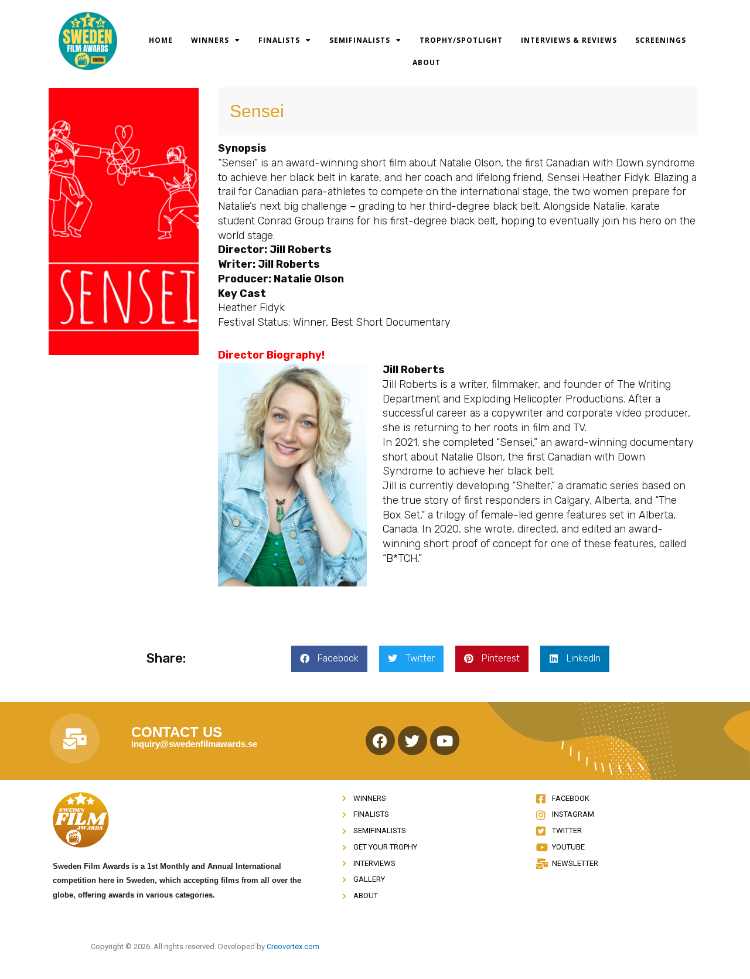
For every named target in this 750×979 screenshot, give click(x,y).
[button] (329, 659)
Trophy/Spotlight (461, 40)
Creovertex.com (293, 946)
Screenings (660, 40)
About (426, 62)
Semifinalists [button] (359, 40)
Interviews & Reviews (569, 40)
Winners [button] (210, 40)
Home (161, 40)
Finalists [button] (279, 40)
